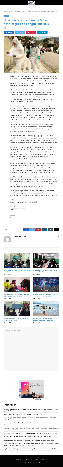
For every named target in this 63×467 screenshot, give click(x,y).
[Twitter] (5, 84)
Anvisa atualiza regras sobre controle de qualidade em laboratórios (22, 414)
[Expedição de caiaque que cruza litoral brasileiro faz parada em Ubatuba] (46, 308)
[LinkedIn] (5, 87)
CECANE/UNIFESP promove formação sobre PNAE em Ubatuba (46, 271)
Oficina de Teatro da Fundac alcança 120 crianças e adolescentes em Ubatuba (16, 295)
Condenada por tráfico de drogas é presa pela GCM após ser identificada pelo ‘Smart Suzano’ (29, 423)
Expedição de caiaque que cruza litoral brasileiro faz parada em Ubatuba (45, 319)
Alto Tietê (23, 463)
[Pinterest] (5, 91)
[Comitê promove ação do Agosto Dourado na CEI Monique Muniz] (17, 308)
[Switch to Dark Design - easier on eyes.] (56, 2)
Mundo (34, 463)
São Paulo (41, 463)
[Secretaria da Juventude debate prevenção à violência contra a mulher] (17, 260)
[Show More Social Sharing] (49, 32)
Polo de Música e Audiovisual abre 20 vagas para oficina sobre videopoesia (24, 440)
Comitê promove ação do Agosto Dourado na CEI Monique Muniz (16, 319)
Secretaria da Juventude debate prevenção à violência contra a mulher (17, 271)
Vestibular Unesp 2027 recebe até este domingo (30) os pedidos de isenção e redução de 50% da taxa (31, 409)
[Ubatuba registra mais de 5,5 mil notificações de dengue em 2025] (31, 54)
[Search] (58, 3)
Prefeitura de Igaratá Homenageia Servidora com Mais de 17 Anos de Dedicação (26, 433)
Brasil (29, 463)
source (12, 200)
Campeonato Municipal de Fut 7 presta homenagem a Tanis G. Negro (45, 295)
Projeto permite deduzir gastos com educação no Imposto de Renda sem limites (26, 449)
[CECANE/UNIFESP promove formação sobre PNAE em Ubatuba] (46, 260)
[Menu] (5, 2)
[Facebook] (5, 80)
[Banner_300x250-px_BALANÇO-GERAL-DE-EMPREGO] (31, 390)
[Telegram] (5, 95)
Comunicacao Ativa (19, 236)
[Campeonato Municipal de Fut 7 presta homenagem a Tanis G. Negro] (46, 284)
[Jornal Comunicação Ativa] (31, 2)
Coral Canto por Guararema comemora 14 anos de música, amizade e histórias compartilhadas (30, 417)
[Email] (5, 98)
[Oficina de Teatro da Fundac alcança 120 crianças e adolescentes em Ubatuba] (17, 284)
